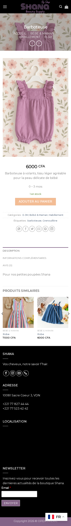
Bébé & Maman (42, 33)
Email (6, 487)
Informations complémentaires (24, 258)
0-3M (48, 37)
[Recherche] (60, 6)
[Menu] (5, 6)
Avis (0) (7, 265)
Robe (6, 334)
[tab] (35, 251)
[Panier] (66, 7)
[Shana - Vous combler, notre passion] (35, 6)
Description (11, 250)
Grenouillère (50, 220)
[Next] (68, 321)
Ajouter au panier (35, 201)
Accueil (19, 33)
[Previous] (2, 321)
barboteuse (34, 220)
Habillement (30, 37)
